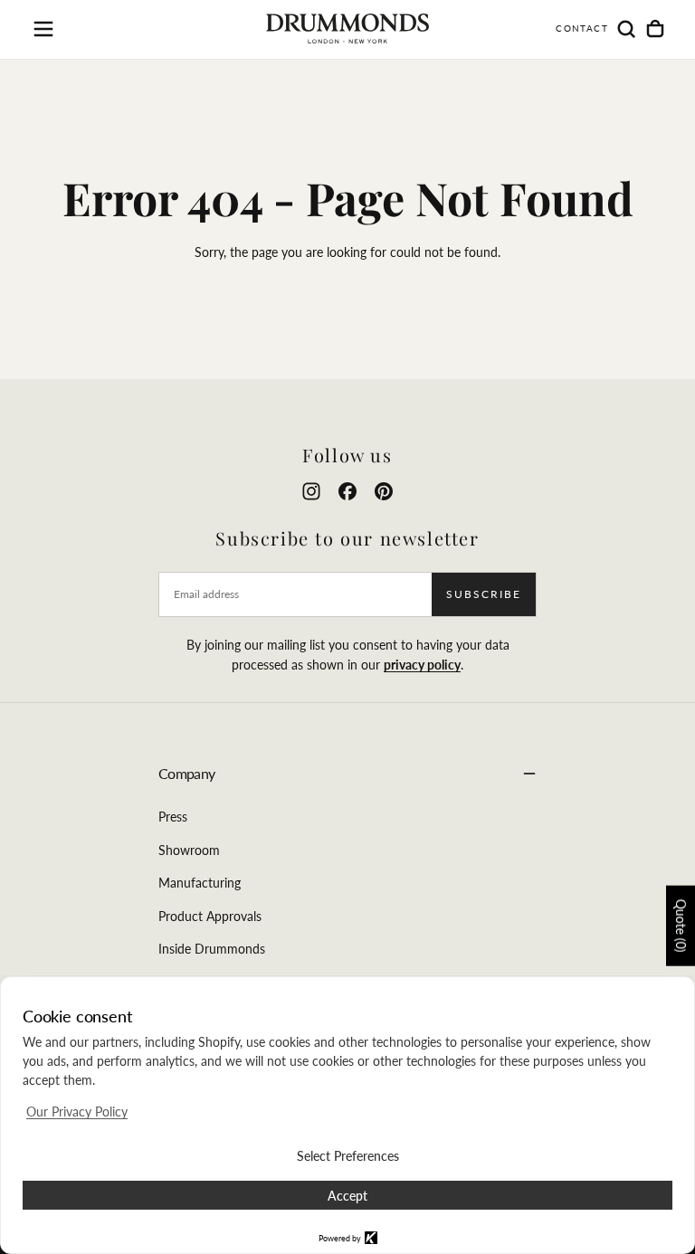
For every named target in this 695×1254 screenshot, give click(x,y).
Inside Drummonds (211, 948)
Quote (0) (681, 926)
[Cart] (655, 28)
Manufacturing (199, 882)
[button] (43, 29)
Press (172, 816)
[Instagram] (311, 491)
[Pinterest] (384, 491)
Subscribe (483, 594)
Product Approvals (210, 916)
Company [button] (186, 773)
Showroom (189, 850)
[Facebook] (347, 491)
